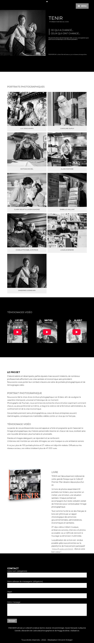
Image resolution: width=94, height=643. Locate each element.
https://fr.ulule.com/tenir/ (62, 549)
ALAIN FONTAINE (67, 169)
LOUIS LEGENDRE (67, 250)
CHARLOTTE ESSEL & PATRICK (27, 250)
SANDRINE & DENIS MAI (26, 290)
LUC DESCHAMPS (26, 128)
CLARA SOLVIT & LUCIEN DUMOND (27, 209)
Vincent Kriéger (65, 640)
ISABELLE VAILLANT (67, 209)
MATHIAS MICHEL (26, 169)
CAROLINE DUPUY (67, 128)
